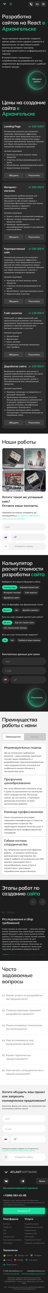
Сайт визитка (31, 592)
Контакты (6, 1224)
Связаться (22, 1211)
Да (5, 640)
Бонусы (34, 736)
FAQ (4, 1230)
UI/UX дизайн (29, 1237)
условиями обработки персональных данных (18, 1150)
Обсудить (14, 175)
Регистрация (7, 1243)
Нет (16, 610)
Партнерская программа (12, 1240)
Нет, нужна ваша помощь (15, 628)
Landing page (10, 587)
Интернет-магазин (12, 592)
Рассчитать (34, 175)
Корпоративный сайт (29, 587)
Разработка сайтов (32, 1224)
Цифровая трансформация (35, 1243)
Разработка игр (30, 1230)
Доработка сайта (11, 598)
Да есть (7, 610)
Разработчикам (8, 1237)
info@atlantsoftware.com (36, 1271)
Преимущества (13, 736)
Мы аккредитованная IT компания (20, 1188)
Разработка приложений (34, 1227)
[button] (5, 537)
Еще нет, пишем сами (24, 622)
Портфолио (7, 1227)
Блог (5, 1233)
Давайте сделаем (30, 610)
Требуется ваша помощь (29, 640)
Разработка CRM (31, 1233)
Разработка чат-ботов (33, 1240)
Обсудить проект (37, 80)
